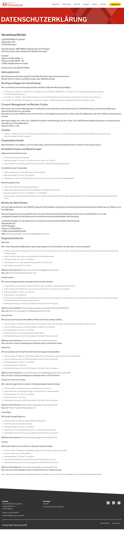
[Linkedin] (113, 503)
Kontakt (46, 504)
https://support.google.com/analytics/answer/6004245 (45, 308)
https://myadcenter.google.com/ (22, 408)
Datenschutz (105, 523)
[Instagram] (119, 503)
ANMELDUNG (115, 4)
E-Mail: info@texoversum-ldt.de (13, 515)
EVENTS (94, 4)
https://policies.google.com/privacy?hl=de (39, 405)
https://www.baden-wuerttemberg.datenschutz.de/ (27, 234)
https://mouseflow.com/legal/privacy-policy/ (40, 270)
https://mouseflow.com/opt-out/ (22, 273)
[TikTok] (108, 503)
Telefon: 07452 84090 (10, 513)
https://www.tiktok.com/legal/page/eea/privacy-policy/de (46, 373)
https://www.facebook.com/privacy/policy (39, 340)
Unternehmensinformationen (53, 507)
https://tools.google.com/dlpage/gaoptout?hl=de (29, 311)
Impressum (116, 523)
